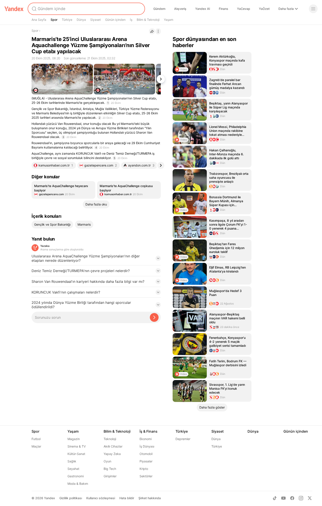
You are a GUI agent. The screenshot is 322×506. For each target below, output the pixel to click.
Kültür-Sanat (76, 454)
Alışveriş (180, 9)
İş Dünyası (147, 446)
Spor (54, 19)
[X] (310, 498)
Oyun (107, 461)
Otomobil (146, 454)
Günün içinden (115, 19)
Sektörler (146, 476)
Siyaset (95, 19)
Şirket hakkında (149, 498)
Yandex (49, 498)
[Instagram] (301, 498)
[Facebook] (292, 498)
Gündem (159, 9)
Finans (223, 9)
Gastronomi (75, 476)
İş (131, 19)
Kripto (144, 469)
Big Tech (110, 469)
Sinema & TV (76, 446)
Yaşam (168, 19)
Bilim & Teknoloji (148, 19)
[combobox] (86, 8)
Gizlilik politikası (70, 498)
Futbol (36, 439)
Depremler (182, 439)
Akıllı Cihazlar (113, 446)
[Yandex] (14, 9)
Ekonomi (146, 439)
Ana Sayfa (39, 19)
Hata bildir (126, 498)
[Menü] (313, 8)
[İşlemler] (158, 31)
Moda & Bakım (77, 483)
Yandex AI (202, 9)
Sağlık (71, 461)
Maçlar (36, 446)
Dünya (81, 19)
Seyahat (73, 469)
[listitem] (63, 190)
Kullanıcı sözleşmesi (100, 498)
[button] (96, 259)
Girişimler (110, 476)
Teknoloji (110, 439)
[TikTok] (275, 498)
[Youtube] (283, 498)
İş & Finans (148, 431)
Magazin (73, 439)
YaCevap (243, 9)
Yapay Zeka (112, 454)
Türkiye (67, 19)
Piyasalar (146, 461)
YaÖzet (264, 9)
